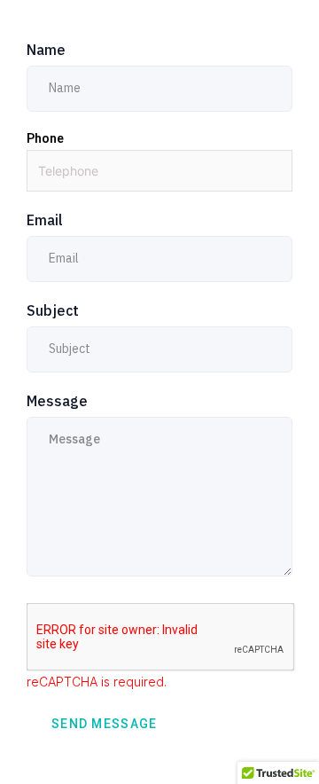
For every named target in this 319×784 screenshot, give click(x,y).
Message (57, 401)
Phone (45, 138)
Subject (53, 310)
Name (46, 50)
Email (45, 220)
